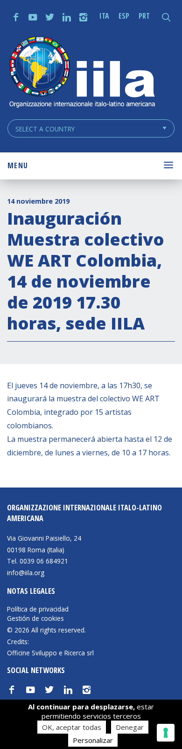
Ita (104, 16)
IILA (81, 72)
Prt (144, 16)
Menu (17, 165)
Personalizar (93, 740)
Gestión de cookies (35, 618)
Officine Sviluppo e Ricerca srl (50, 652)
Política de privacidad (38, 609)
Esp (124, 16)
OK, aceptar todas (71, 727)
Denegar (130, 727)
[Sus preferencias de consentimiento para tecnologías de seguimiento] (166, 733)
